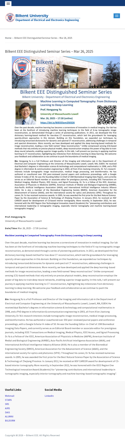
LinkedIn (49, 395)
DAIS (7, 412)
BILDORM (10, 420)
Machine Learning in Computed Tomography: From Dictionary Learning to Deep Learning (53, 235)
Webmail (9, 395)
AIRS (7, 408)
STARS (8, 399)
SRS (7, 403)
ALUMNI (9, 416)
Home (8, 37)
